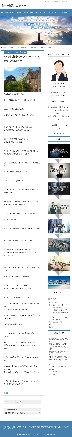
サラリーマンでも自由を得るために (16, 402)
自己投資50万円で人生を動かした (15, 413)
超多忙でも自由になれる (36, 14)
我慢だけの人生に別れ (50, 12)
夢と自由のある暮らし (7, 12)
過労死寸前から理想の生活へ (21, 14)
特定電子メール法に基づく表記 (58, 366)
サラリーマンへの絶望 (55, 307)
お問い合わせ (53, 374)
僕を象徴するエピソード (56, 305)
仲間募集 (64, 12)
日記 (50, 324)
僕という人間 (53, 302)
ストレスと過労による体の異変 (58, 310)
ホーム (48, 1)
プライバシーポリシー (55, 364)
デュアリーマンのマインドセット (59, 317)
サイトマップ (67, 1)
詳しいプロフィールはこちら (58, 133)
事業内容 (51, 369)
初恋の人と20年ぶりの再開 (58, 344)
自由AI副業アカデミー (13, 5)
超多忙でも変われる (13, 409)
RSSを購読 (57, 1)
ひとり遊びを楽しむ (55, 319)
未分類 (51, 327)
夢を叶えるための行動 (55, 322)
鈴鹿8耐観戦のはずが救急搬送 (59, 359)
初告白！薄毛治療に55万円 (58, 357)
